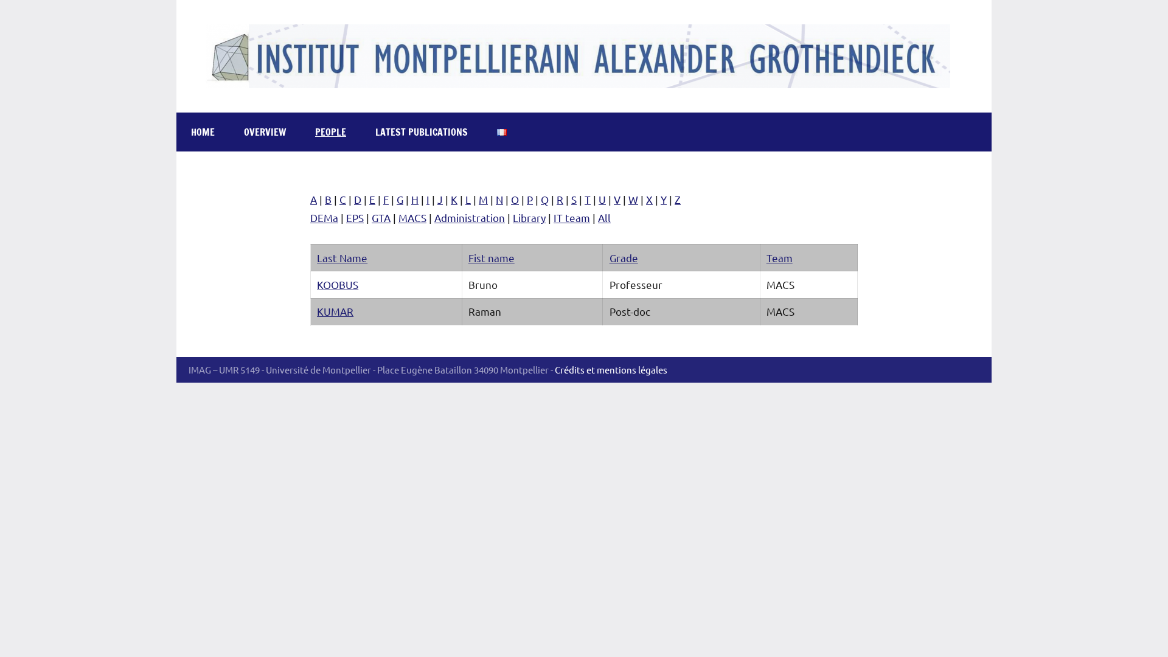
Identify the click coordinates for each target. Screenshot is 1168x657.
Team (779, 257)
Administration (469, 217)
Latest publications (421, 132)
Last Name (342, 257)
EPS (355, 217)
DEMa (324, 217)
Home (203, 132)
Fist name (491, 257)
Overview (265, 132)
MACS (412, 217)
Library (529, 217)
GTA (381, 217)
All (604, 217)
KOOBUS (337, 284)
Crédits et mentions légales (611, 369)
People (330, 132)
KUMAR (335, 311)
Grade (624, 257)
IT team (572, 217)
